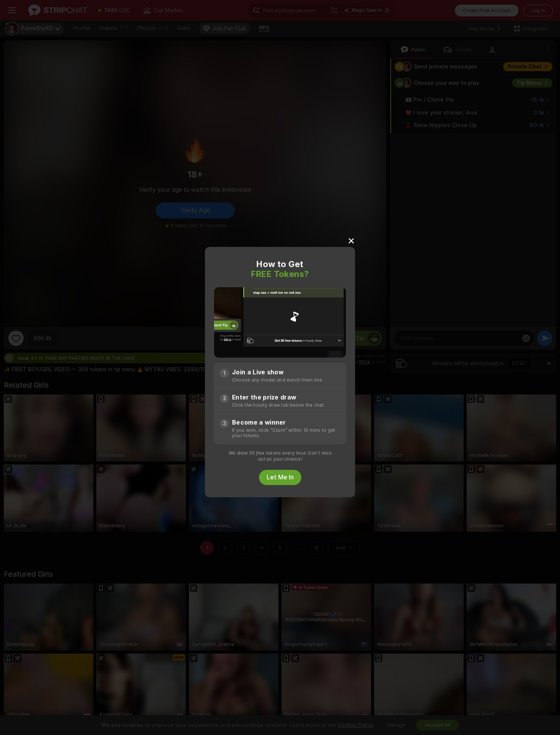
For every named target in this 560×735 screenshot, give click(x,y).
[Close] (351, 240)
